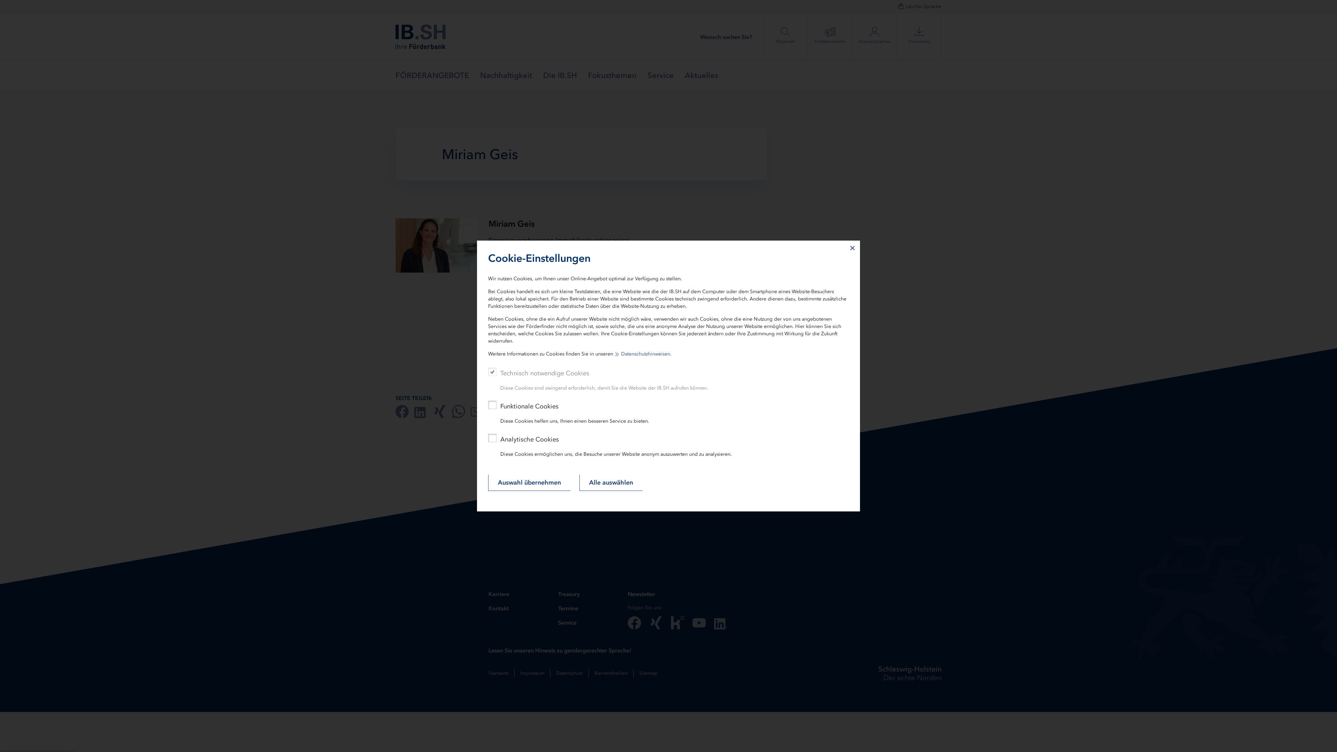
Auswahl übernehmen (529, 482)
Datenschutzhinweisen (645, 354)
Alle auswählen (611, 482)
